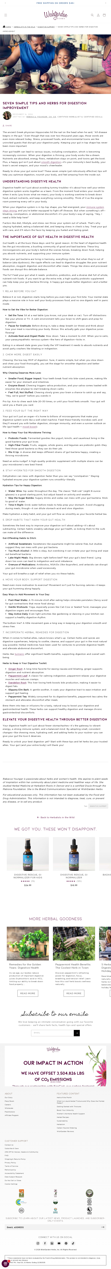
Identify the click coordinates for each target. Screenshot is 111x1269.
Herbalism (61, 1124)
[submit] (102, 1227)
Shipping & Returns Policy (15, 1159)
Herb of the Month (64, 1097)
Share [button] (8, 125)
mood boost (29, 426)
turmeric (19, 654)
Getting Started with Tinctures (69, 1106)
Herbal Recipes (63, 1117)
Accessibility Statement (14, 1173)
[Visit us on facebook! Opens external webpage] (45, 1243)
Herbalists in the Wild (24, 27)
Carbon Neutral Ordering (67, 1128)
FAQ (6, 1155)
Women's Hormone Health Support (71, 1114)
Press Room (9, 1101)
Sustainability (62, 1121)
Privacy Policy (10, 1162)
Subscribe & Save (12, 1148)
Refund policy (10, 1170)
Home (8, 27)
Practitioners (10, 1112)
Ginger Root (15, 669)
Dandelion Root (17, 682)
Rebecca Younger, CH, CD (41, 117)
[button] (6, 15)
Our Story (8, 1097)
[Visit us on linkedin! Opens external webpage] (52, 1243)
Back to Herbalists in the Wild (58, 817)
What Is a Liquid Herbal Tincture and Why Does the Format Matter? (80, 1102)
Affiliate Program (11, 1115)
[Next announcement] (106, 3)
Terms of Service (11, 1166)
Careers (8, 1104)
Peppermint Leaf (17, 676)
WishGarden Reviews (65, 1131)
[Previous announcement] (5, 3)
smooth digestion (51, 162)
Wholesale (9, 1108)
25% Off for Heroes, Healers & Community (21, 1152)
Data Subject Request (13, 1177)
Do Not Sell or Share (13, 1180)
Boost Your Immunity (65, 1110)
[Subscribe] (77, 1033)
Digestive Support (46, 27)
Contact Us (9, 1145)
